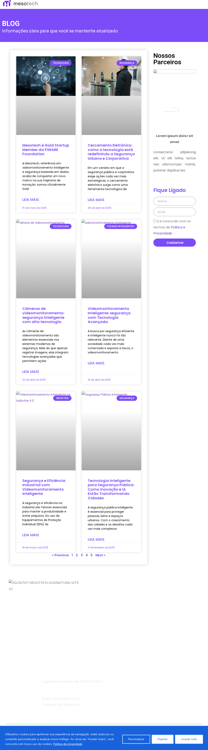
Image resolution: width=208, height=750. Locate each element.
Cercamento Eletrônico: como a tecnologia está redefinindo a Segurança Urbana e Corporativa (111, 152)
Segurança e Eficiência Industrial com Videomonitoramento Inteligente (43, 487)
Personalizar (136, 739)
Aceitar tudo (189, 739)
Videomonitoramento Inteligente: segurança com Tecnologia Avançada (109, 315)
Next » (100, 555)
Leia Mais (30, 199)
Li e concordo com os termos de (172, 227)
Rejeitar (163, 739)
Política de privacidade (67, 744)
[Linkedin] (25, 636)
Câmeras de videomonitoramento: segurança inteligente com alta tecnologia (43, 315)
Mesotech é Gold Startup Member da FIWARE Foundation (45, 149)
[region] (104, 738)
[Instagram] (14, 636)
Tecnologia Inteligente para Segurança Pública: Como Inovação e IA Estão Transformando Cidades (111, 489)
